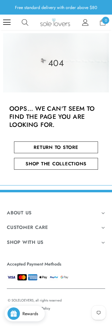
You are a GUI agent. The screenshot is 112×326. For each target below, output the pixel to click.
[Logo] (55, 22)
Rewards (32, 313)
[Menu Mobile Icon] (7, 22)
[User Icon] (85, 22)
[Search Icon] (25, 22)
